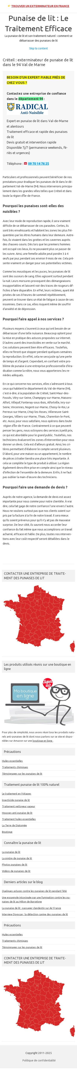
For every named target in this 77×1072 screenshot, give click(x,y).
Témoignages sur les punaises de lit (22, 773)
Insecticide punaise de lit (16, 800)
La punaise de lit (11, 852)
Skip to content (38, 48)
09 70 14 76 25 (38, 163)
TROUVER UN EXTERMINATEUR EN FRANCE (40, 6)
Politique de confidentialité (39, 1060)
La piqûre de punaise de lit (17, 858)
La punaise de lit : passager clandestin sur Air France (31, 908)
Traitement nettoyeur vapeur (18, 806)
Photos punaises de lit (14, 864)
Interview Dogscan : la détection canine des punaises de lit (35, 914)
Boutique (7, 831)
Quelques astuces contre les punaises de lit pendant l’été (34, 891)
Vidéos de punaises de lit (16, 871)
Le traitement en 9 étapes (16, 793)
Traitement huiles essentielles (19, 819)
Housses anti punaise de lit (17, 812)
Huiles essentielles (12, 760)
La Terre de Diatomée (14, 825)
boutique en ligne (43, 740)
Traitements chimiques (15, 767)
